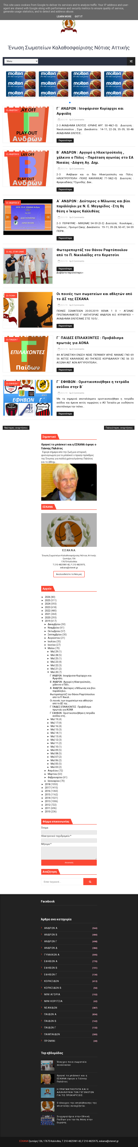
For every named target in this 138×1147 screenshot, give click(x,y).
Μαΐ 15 (55, 729)
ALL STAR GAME (16, 252)
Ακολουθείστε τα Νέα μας (69, 574)
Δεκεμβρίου (54, 624)
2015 (48, 794)
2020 (48, 617)
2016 (48, 791)
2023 (48, 607)
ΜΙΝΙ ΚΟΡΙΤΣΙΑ (53, 1001)
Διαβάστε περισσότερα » (70, 272)
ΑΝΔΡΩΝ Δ (51, 948)
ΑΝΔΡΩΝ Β (14, 154)
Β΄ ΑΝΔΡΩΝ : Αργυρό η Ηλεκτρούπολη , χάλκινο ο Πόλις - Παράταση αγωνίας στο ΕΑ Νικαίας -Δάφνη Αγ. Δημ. (95, 157)
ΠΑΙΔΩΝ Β (50, 1021)
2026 (48, 597)
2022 (48, 610)
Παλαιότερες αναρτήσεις (119, 427)
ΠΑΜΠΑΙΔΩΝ (52, 1034)
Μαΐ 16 (55, 726)
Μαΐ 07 (55, 756)
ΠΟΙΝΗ (12, 296)
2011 (48, 808)
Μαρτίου (53, 774)
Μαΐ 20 (55, 672)
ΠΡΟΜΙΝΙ (49, 1041)
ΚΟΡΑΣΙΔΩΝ (51, 981)
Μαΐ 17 (55, 722)
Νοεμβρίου (54, 627)
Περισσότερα (65, 140)
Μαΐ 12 (55, 739)
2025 (48, 600)
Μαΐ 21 (55, 668)
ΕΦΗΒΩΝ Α (51, 961)
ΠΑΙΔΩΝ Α (50, 1014)
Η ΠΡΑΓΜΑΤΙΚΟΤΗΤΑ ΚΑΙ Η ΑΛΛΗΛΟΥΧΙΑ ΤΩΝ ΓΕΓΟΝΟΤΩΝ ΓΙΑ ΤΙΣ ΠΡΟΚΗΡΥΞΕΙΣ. (75, 1092)
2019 (48, 621)
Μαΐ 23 (55, 661)
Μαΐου (51, 648)
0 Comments (78, 119)
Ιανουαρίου (54, 781)
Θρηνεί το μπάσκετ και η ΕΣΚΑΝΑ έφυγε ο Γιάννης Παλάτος (72, 1078)
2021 (48, 614)
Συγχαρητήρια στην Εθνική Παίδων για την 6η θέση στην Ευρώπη (75, 1119)
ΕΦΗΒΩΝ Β (51, 967)
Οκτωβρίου (54, 631)
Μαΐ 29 (55, 651)
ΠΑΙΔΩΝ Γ (13, 339)
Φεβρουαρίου (55, 777)
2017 (48, 787)
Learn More (64, 16)
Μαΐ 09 (55, 750)
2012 (48, 804)
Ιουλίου (52, 641)
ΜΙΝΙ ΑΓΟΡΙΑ (52, 994)
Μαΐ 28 (55, 655)
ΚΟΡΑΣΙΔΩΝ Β (53, 988)
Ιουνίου (52, 644)
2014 (48, 798)
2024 (48, 603)
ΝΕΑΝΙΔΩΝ (50, 1007)
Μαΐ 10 (55, 746)
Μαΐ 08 (55, 753)
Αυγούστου (54, 638)
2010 (48, 811)
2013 (48, 801)
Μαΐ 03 (55, 767)
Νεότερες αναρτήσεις (16, 427)
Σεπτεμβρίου (55, 634)
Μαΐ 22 (55, 665)
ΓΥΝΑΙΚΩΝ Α (52, 954)
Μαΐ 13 (55, 736)
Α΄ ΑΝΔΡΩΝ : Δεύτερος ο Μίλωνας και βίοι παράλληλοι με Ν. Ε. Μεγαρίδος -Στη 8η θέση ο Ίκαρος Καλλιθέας (93, 206)
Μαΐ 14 (55, 733)
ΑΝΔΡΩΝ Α (14, 203)
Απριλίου (53, 770)
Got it (79, 16)
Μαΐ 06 (55, 760)
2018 (48, 784)
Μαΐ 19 (55, 719)
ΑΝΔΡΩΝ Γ (14, 110)
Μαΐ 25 (55, 658)
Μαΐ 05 (55, 763)
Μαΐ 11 (55, 743)
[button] (70, 102)
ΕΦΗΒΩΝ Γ (14, 383)
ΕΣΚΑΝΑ (23, 1141)
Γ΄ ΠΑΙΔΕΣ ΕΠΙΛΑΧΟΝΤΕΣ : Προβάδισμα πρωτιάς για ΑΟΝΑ (70, 708)
